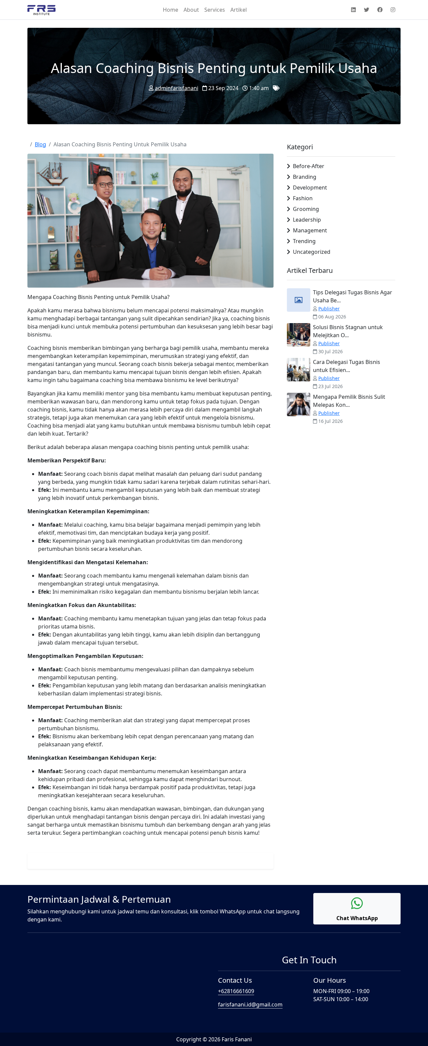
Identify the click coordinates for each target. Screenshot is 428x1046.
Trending (304, 241)
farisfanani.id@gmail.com (250, 1004)
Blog (40, 144)
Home (170, 9)
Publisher (329, 308)
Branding (304, 176)
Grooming (306, 209)
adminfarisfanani (176, 88)
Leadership (307, 219)
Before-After (308, 166)
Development (310, 187)
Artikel (238, 9)
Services (214, 9)
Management (310, 230)
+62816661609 (236, 991)
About (191, 9)
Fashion (303, 198)
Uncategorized (311, 251)
